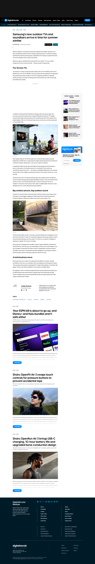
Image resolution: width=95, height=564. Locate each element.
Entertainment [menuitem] (47, 20)
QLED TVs (20, 122)
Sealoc (14, 267)
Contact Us (43, 529)
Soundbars (36, 299)
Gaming (42, 511)
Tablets (66, 507)
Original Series (68, 521)
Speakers (42, 299)
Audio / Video (44, 514)
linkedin (26, 290)
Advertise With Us (44, 531)
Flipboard (57, 501)
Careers (62, 545)
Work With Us (63, 547)
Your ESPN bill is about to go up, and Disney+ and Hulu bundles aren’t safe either (74, 103)
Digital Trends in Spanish (70, 533)
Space (66, 511)
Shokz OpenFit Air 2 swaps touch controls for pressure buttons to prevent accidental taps (74, 111)
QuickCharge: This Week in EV (19, 299)
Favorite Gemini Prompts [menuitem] (78, 24)
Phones (42, 507)
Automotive (43, 521)
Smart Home (43, 516)
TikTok (49, 501)
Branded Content (68, 529)
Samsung (30, 299)
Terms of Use (63, 553)
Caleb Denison (16, 44)
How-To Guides (68, 518)
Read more (17, 362)
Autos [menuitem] (63, 20)
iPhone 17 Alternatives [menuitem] (66, 24)
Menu (2, 20)
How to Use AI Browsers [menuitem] (54, 24)
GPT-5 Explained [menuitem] (88, 24)
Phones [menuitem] (34, 20)
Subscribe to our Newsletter (71, 526)
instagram (24, 290)
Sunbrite (45, 265)
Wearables (67, 509)
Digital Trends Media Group (20, 558)
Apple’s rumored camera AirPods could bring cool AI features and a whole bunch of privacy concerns (74, 127)
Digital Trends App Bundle (70, 535)
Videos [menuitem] (76, 20)
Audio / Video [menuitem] (56, 20)
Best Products (68, 516)
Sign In (87, 20)
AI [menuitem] (22, 20)
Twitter (43, 501)
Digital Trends (9, 22)
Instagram (40, 501)
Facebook (37, 501)
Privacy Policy (66, 163)
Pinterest (51, 501)
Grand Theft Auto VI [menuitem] (11, 24)
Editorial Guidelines (45, 533)
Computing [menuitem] (28, 20)
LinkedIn (54, 501)
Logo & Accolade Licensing (46, 535)
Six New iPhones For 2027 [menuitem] (23, 24)
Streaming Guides (69, 514)
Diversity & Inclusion (65, 550)
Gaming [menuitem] (40, 20)
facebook (21, 290)
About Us (43, 526)
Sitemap (75, 550)
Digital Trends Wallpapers (70, 531)
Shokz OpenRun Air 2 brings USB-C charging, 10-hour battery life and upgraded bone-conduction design (74, 120)
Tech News (48, 299)
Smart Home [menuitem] (69, 20)
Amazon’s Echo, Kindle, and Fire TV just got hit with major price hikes (74, 135)
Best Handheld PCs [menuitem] (44, 24)
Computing (43, 509)
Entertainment (44, 518)
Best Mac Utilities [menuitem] (34, 24)
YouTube (46, 501)
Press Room (76, 547)
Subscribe (77, 160)
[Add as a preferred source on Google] (48, 44)
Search (92, 20)
